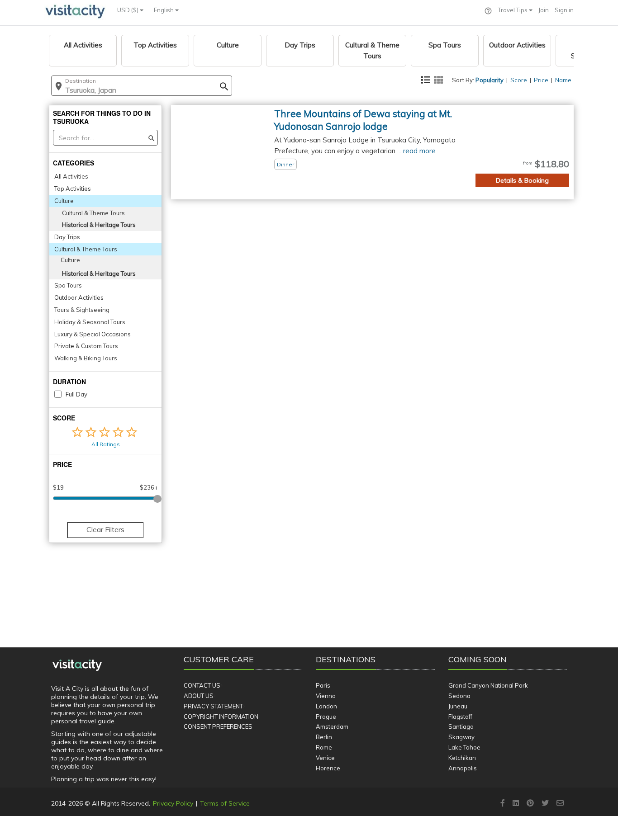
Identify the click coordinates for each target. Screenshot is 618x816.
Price (541, 80)
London (326, 706)
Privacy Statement (213, 706)
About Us (199, 695)
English (164, 10)
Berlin (324, 737)
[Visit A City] (77, 665)
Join (543, 10)
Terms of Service (225, 803)
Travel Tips (513, 10)
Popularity (489, 80)
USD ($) (128, 10)
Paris (323, 685)
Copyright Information (221, 716)
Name (563, 80)
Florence (328, 768)
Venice (325, 757)
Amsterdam (332, 726)
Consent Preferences (218, 726)
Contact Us (202, 685)
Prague (326, 716)
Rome (324, 747)
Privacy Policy (173, 803)
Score (518, 80)
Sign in (564, 10)
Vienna (326, 695)
